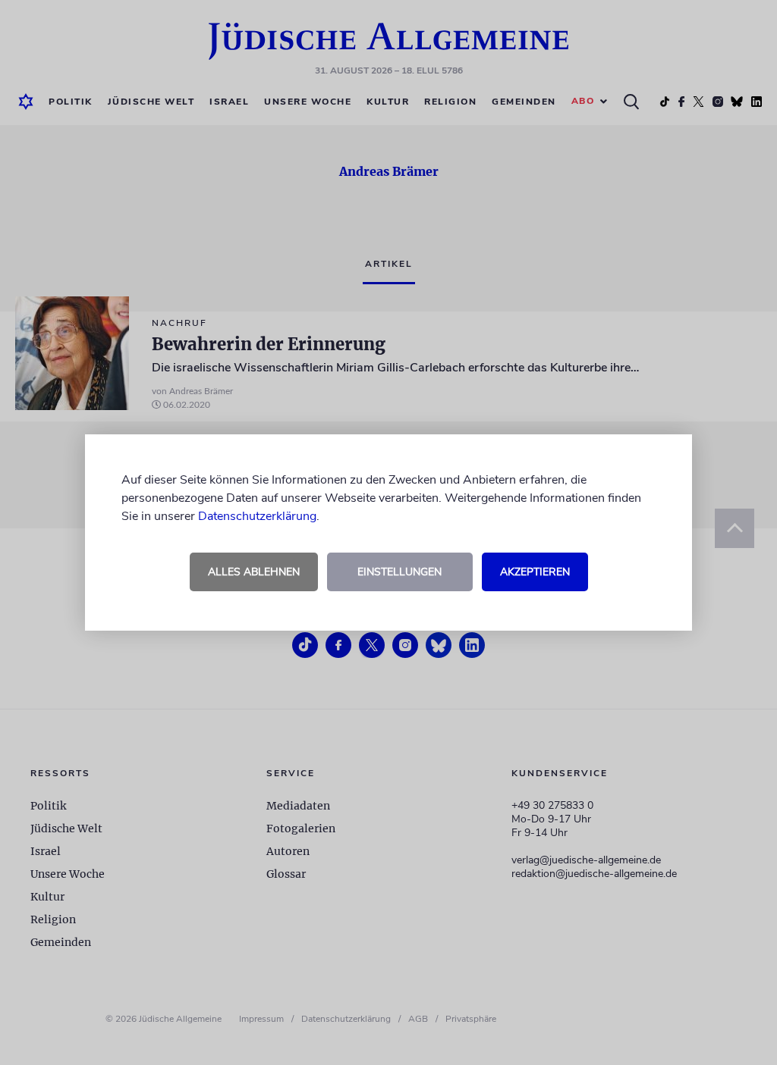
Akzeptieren (535, 572)
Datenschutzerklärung (257, 516)
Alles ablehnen (254, 572)
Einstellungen (399, 572)
